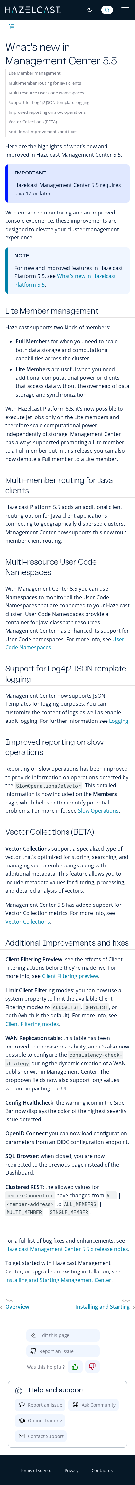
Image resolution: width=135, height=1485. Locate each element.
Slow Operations (98, 810)
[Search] (107, 9)
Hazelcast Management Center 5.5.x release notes (66, 1248)
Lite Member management (35, 73)
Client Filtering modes (32, 1023)
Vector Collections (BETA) (33, 122)
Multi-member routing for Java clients (45, 83)
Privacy (72, 1470)
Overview (17, 1306)
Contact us (102, 1470)
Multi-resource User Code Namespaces (46, 93)
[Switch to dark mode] (90, 9)
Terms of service (35, 1470)
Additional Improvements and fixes (43, 131)
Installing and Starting (102, 1306)
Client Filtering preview (70, 976)
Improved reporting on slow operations (47, 112)
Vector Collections (27, 921)
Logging (118, 720)
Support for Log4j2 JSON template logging (49, 102)
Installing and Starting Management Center (58, 1280)
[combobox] (107, 9)
